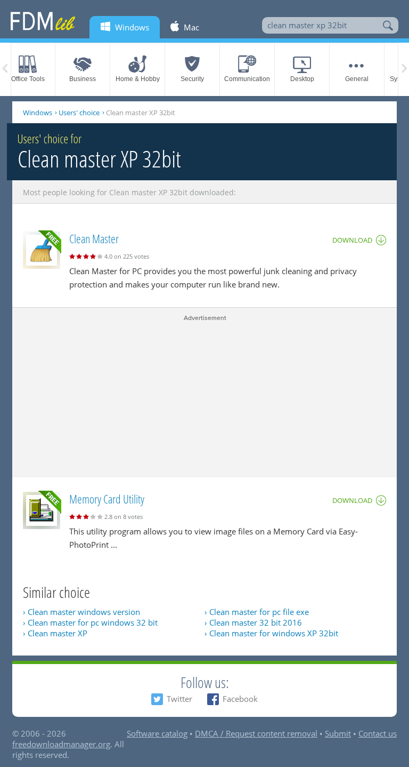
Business (82, 79)
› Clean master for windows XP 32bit (271, 633)
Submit (338, 733)
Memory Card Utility (106, 499)
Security (192, 79)
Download (352, 240)
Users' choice (79, 112)
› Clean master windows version (81, 611)
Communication (247, 79)
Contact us (377, 733)
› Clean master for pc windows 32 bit (90, 622)
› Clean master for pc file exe (256, 611)
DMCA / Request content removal (256, 733)
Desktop (302, 79)
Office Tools (28, 79)
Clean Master (94, 238)
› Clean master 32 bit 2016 (253, 622)
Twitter (179, 698)
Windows (37, 112)
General (357, 79)
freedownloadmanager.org (61, 744)
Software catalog (157, 733)
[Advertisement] (204, 397)
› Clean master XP (55, 633)
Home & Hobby (138, 79)
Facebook (240, 698)
